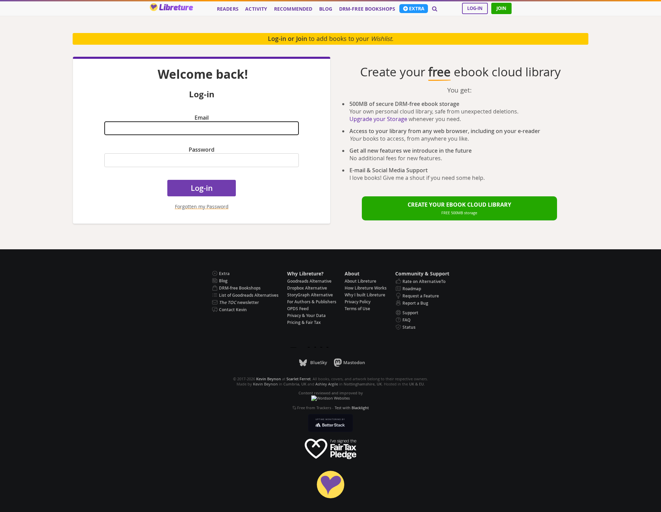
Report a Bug (415, 303)
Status (409, 327)
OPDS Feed (297, 309)
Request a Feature (420, 296)
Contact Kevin (233, 310)
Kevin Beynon (265, 383)
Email (202, 117)
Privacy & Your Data (306, 315)
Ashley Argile (326, 383)
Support (410, 313)
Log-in (475, 8)
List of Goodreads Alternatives (249, 295)
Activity (256, 9)
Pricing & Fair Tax (304, 322)
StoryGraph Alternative (310, 295)
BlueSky (318, 362)
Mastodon (354, 362)
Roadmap (411, 289)
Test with (352, 407)
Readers (228, 9)
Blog (326, 9)
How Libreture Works (366, 288)
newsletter (239, 302)
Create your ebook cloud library (459, 208)
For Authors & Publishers (311, 302)
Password (201, 149)
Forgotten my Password (202, 206)
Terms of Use (357, 309)
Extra (416, 8)
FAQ (406, 320)
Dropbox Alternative (307, 288)
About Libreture (360, 281)
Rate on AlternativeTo (423, 281)
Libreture (176, 8)
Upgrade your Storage (378, 119)
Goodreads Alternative (309, 281)
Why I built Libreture (365, 295)
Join (501, 8)
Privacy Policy (357, 302)
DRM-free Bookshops (367, 9)
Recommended (293, 9)
